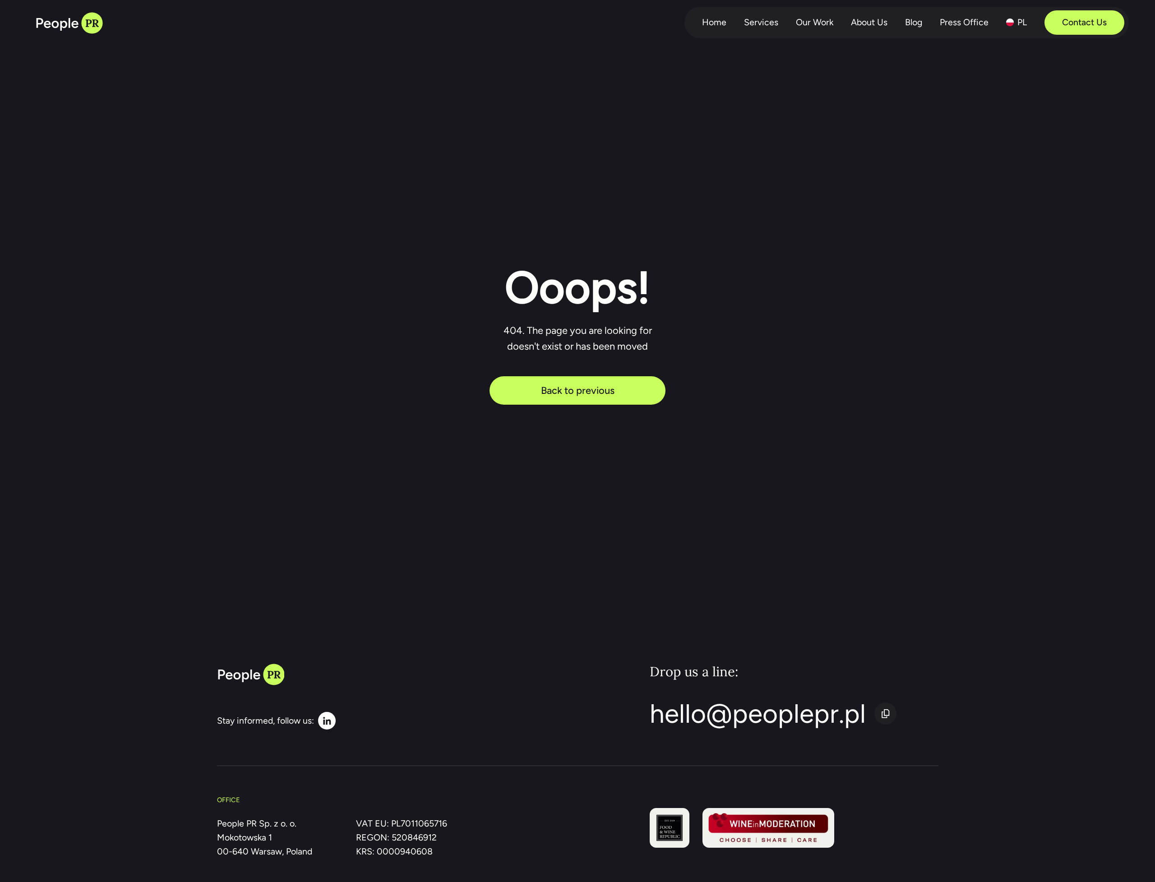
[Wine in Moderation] (768, 828)
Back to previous (577, 390)
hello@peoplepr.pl (758, 713)
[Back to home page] (69, 23)
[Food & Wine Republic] (669, 828)
